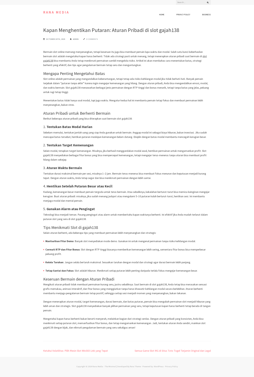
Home (161, 14)
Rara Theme (135, 366)
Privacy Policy (183, 14)
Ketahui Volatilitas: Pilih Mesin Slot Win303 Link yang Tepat (75, 350)
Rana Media (56, 12)
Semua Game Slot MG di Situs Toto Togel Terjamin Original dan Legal (173, 350)
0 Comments (92, 39)
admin (76, 39)
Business (206, 14)
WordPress (159, 366)
